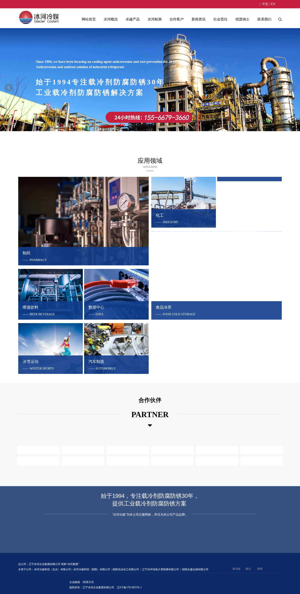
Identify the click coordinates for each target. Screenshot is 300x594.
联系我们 (264, 19)
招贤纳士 (242, 19)
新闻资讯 (199, 19)
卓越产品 (133, 19)
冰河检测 (155, 19)
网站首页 (89, 19)
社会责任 (220, 19)
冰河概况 (111, 19)
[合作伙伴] (150, 425)
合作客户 (177, 19)
